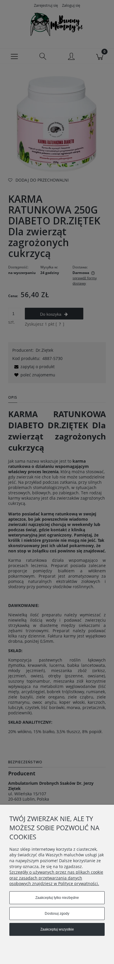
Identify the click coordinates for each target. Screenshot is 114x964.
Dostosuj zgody (57, 913)
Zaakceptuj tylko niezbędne (57, 898)
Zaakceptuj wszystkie (57, 929)
